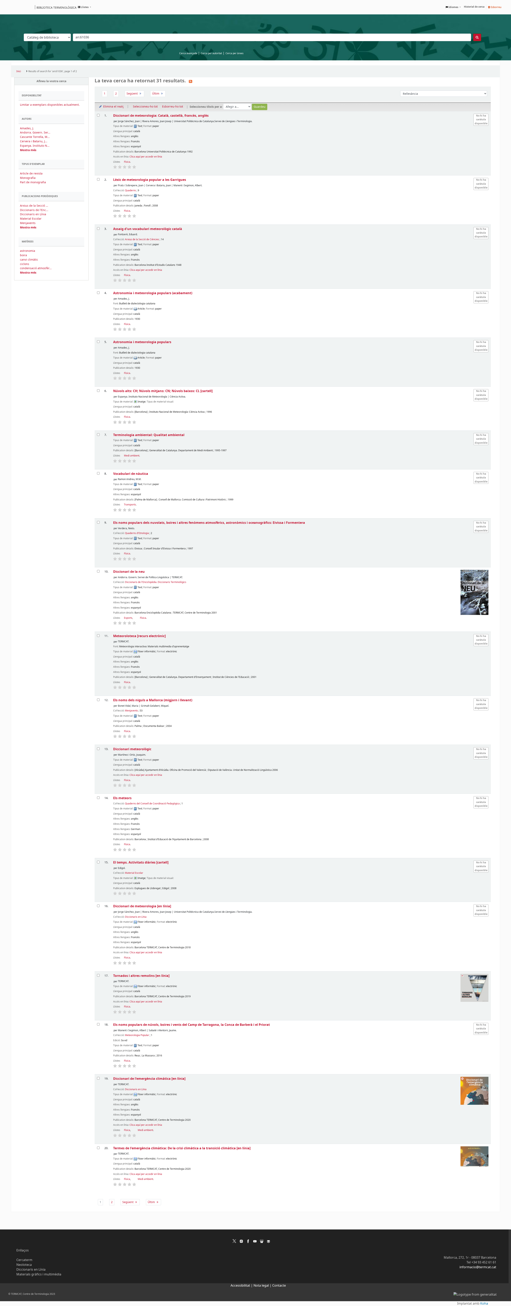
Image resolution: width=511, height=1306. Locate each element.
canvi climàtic (29, 260)
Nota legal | (263, 1285)
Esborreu (495, 7)
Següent (133, 94)
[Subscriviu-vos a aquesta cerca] (190, 81)
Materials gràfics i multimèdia (38, 1274)
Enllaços (22, 1250)
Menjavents (28, 223)
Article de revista (31, 173)
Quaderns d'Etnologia (137, 533)
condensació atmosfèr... (36, 268)
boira (23, 255)
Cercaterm (24, 1260)
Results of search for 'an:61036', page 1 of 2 (52, 71)
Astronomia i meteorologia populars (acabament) (152, 293)
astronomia (27, 251)
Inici (18, 71)
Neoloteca (24, 1264)
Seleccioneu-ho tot (145, 107)
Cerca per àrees (235, 53)
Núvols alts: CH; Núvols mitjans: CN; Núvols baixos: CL (163, 391)
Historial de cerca (474, 7)
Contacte (279, 1285)
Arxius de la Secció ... (34, 206)
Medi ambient (131, 455)
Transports (130, 504)
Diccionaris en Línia (33, 214)
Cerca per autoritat (211, 53)
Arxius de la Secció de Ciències (142, 239)
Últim (156, 94)
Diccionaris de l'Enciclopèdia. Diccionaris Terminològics (155, 582)
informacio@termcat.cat (478, 1267)
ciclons (24, 264)
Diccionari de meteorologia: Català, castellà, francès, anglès (161, 116)
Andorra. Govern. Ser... (35, 133)
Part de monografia (33, 182)
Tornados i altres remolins (141, 976)
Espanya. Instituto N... (35, 146)
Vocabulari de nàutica (130, 474)
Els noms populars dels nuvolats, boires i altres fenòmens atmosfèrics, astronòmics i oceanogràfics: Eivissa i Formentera (209, 523)
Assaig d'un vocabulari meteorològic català (147, 229)
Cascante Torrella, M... (35, 137)
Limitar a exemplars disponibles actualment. (50, 105)
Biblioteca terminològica (56, 7)
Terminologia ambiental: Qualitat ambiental (148, 435)
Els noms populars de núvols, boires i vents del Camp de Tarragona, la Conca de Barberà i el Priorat (191, 1025)
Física (127, 162)
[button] (84, 7)
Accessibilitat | (242, 1285)
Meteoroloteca (139, 636)
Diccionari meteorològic (132, 749)
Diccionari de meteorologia (142, 906)
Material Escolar (31, 219)
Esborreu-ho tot (172, 107)
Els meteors (122, 798)
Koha (484, 1303)
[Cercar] (477, 37)
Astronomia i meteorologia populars (142, 342)
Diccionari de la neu (129, 572)
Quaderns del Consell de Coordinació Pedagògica (152, 803)
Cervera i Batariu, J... (33, 141)
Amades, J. (27, 128)
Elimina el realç (113, 107)
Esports (128, 618)
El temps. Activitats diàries (140, 862)
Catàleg (15, 7)
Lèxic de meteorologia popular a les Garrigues (149, 180)
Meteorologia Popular (137, 1035)
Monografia (28, 178)
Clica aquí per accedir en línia (146, 156)
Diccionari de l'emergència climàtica (149, 1079)
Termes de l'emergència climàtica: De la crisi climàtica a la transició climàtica (182, 1148)
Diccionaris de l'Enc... (34, 210)
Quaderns (130, 190)
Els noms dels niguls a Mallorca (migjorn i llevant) (152, 700)
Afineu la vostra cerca (51, 81)
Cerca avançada (188, 53)
